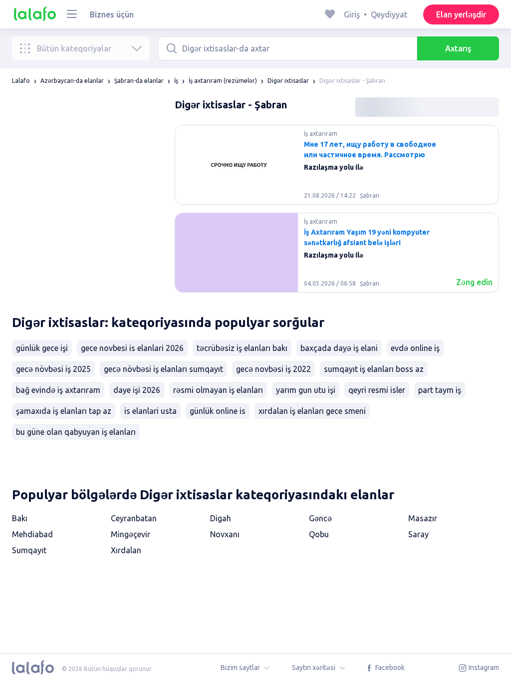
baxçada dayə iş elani (339, 347)
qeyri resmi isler (376, 389)
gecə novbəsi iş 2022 (273, 368)
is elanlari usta (150, 410)
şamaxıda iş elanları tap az (63, 410)
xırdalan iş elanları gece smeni (312, 410)
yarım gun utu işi (305, 389)
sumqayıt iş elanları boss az (374, 368)
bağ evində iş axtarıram (58, 389)
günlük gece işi (42, 347)
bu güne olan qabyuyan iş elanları (76, 431)
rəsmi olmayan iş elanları (218, 389)
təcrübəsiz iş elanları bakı (242, 347)
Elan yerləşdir (461, 14)
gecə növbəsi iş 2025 (53, 368)
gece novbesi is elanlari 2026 (132, 347)
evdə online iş (415, 347)
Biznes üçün (112, 14)
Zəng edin (474, 282)
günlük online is (218, 410)
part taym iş (439, 389)
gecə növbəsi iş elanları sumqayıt (163, 368)
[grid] (337, 213)
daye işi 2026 (136, 389)
